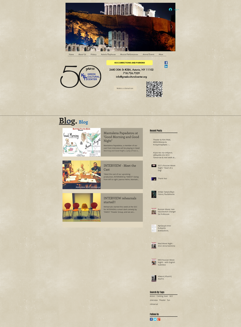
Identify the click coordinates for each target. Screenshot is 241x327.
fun (168, 300)
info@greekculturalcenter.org (131, 76)
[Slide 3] (114, 47)
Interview (154, 300)
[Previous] (69, 27)
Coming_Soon (162, 296)
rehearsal (154, 304)
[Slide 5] (126, 47)
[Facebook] (166, 62)
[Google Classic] (158, 319)
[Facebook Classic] (151, 319)
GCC (171, 296)
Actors (152, 296)
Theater (162, 300)
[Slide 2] (123, 47)
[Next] (172, 27)
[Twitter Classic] (155, 319)
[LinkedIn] (166, 66)
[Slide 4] (117, 47)
